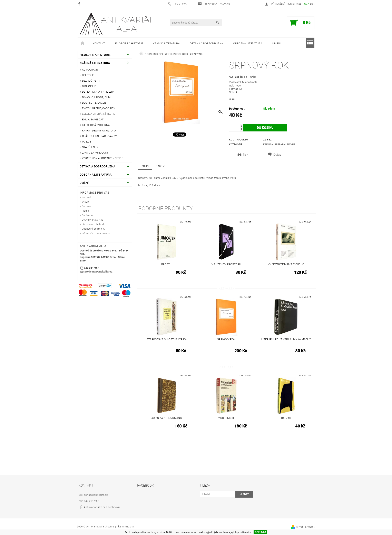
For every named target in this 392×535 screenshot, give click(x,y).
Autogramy (90, 69)
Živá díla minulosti (95, 152)
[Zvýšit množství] (241, 126)
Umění (276, 43)
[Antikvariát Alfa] (116, 23)
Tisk (245, 154)
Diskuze (161, 166)
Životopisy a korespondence (102, 158)
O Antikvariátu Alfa (92, 219)
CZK (306, 3)
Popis (144, 166)
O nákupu (87, 215)
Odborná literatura (247, 43)
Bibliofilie (89, 86)
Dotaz (277, 154)
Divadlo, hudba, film (96, 97)
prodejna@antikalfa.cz (98, 271)
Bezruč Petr (91, 80)
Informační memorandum (96, 233)
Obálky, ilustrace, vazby (99, 136)
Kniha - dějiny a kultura (99, 130)
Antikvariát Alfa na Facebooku (102, 507)
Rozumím (260, 532)
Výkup (85, 201)
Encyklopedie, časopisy (98, 108)
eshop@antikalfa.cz (96, 494)
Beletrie (88, 75)
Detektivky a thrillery (98, 91)
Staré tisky (90, 147)
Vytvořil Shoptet (304, 526)
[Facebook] (80, 4)
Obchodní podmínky (93, 228)
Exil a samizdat (93, 119)
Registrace (294, 4)
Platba (85, 210)
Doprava (86, 206)
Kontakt (99, 43)
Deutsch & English (95, 102)
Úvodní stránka (83, 43)
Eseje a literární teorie (99, 113)
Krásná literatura (166, 43)
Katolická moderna (96, 125)
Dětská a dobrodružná (206, 43)
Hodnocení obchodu (93, 224)
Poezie (86, 141)
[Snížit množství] (241, 129)
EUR (312, 4)
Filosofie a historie (129, 43)
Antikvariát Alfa (93, 246)
